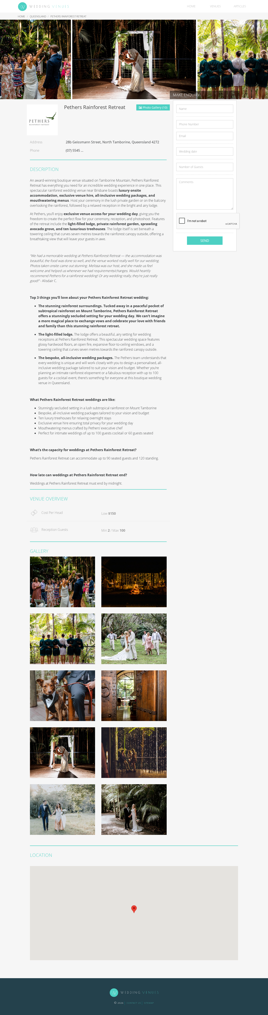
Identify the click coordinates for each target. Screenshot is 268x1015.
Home (191, 6)
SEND (204, 240)
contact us (134, 1002)
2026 (119, 1002)
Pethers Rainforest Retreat (68, 16)
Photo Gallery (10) (154, 107)
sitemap (149, 1002)
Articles (240, 6)
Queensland (38, 16)
